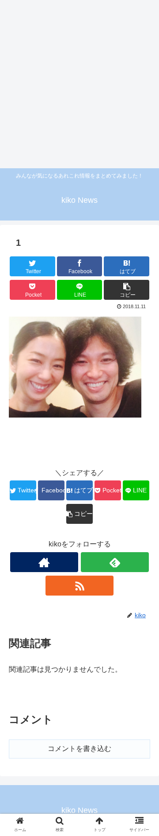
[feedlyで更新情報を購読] (115, 562)
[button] (142, 746)
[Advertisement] (79, 84)
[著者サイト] (44, 562)
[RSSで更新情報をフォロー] (79, 586)
